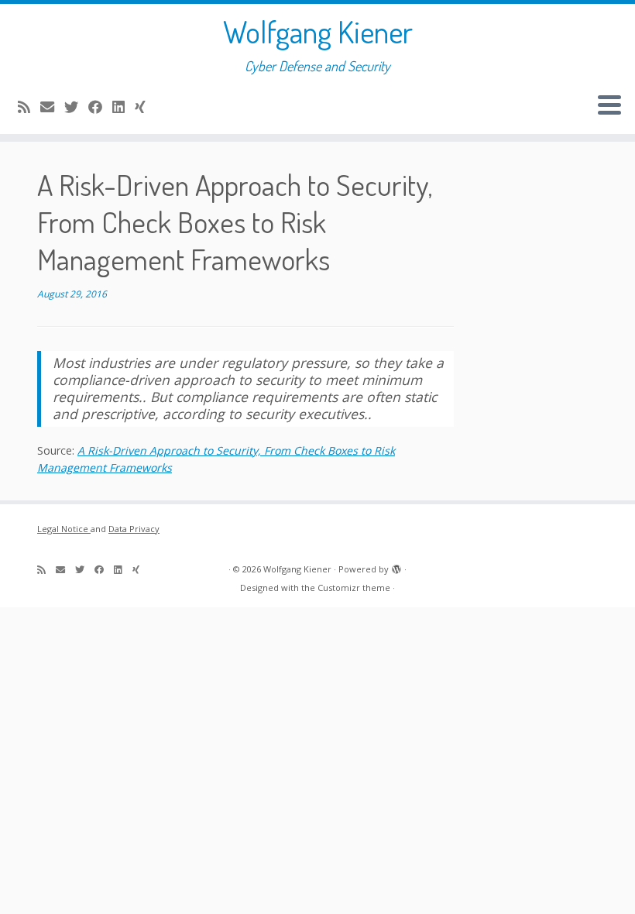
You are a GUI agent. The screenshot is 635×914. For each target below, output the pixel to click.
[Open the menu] (609, 106)
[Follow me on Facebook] (100, 107)
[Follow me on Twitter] (76, 107)
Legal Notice (64, 528)
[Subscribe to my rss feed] (29, 107)
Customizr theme (354, 587)
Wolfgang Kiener (318, 31)
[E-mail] (52, 107)
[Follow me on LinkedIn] (123, 107)
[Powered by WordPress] (396, 566)
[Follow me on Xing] (145, 107)
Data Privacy (134, 528)
